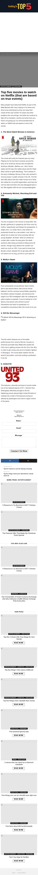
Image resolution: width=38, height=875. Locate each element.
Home (13, 872)
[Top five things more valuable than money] (19, 688)
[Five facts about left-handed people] (19, 814)
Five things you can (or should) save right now (19, 795)
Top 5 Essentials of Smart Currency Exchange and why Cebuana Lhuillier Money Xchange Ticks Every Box (19, 599)
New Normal (5, 107)
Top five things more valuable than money (19, 701)
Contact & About (21, 872)
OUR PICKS (25, 634)
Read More (18, 643)
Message (19, 435)
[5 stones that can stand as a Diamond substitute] (19, 750)
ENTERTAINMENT (24, 480)
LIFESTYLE (23, 593)
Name (19, 421)
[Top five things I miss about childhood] (19, 657)
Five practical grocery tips (19, 731)
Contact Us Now (19, 451)
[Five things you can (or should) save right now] (19, 783)
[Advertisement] (19, 32)
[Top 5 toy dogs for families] (19, 845)
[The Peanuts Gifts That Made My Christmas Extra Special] (19, 521)
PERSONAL (25, 530)
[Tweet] (28, 461)
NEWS (15, 759)
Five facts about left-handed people (19, 826)
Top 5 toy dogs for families (19, 857)
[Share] (10, 461)
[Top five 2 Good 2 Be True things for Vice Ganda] (19, 625)
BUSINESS (15, 593)
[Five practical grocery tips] (19, 719)
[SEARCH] (36, 6)
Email (19, 428)
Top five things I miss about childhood (19, 670)
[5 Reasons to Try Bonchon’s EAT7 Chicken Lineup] (19, 493)
